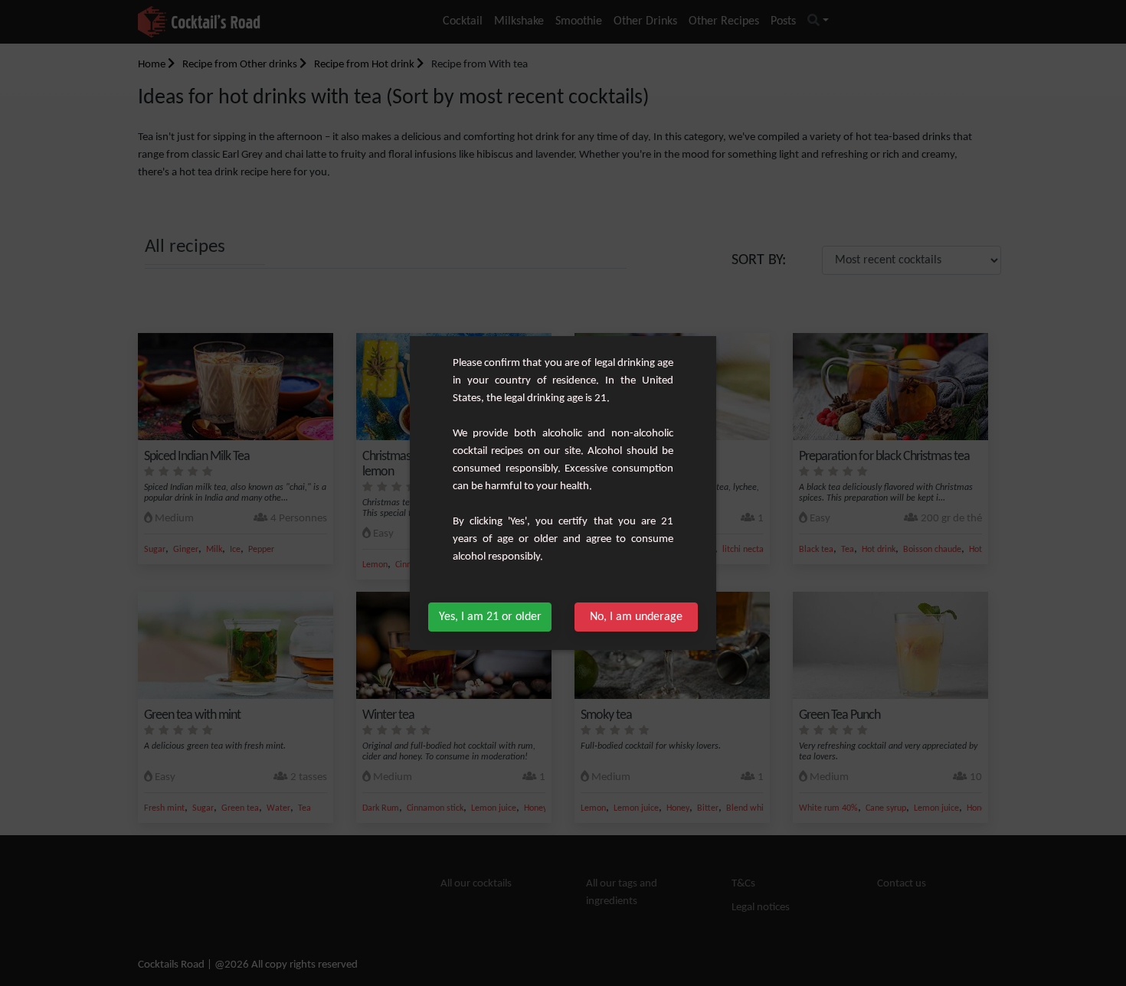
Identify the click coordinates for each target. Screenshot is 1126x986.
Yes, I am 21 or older (490, 617)
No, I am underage (636, 617)
